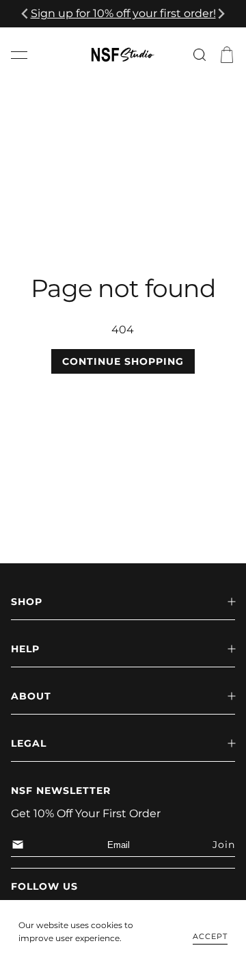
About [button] (31, 696)
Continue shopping (123, 361)
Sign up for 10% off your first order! (123, 13)
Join (224, 844)
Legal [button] (28, 743)
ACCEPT (210, 936)
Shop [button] (26, 601)
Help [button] (25, 649)
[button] (19, 55)
